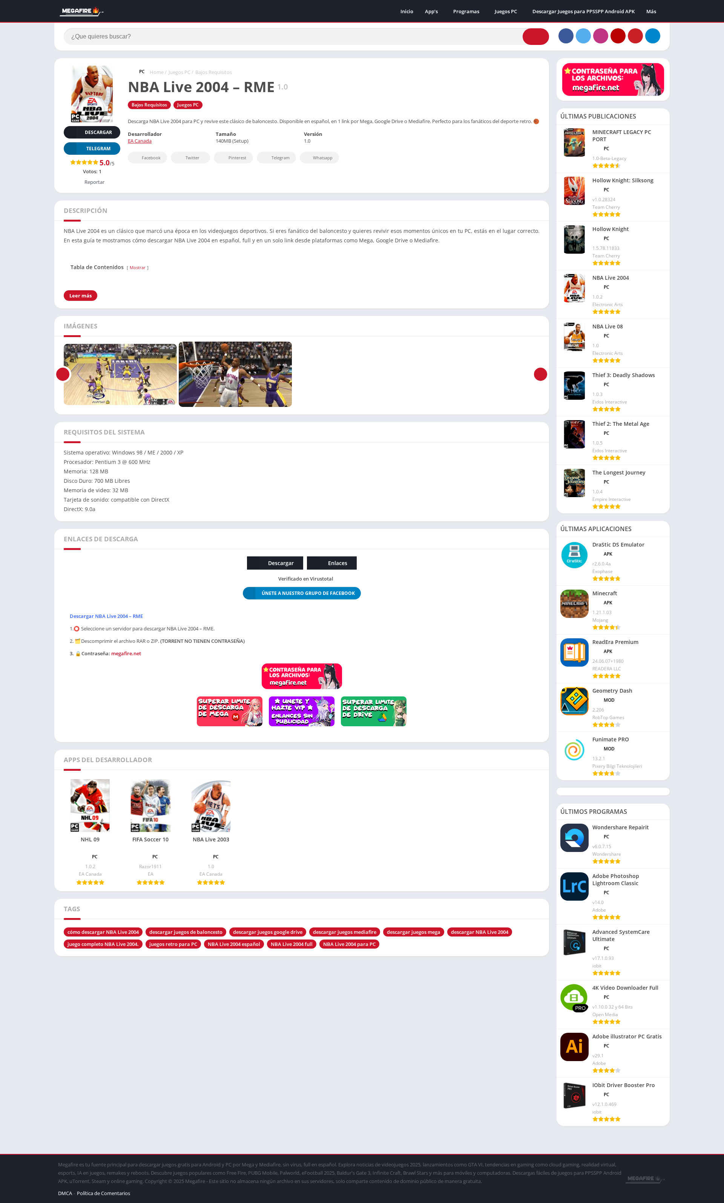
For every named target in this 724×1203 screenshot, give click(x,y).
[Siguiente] (540, 374)
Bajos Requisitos (213, 72)
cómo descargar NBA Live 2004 (103, 932)
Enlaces (337, 563)
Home (157, 72)
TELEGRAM (98, 148)
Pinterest (237, 157)
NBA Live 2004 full (292, 944)
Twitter (192, 157)
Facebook (151, 157)
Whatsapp (323, 157)
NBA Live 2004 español (234, 944)
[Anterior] (62, 374)
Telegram (281, 157)
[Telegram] (652, 35)
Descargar (98, 132)
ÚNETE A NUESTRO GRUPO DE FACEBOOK (308, 593)
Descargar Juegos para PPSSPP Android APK (583, 11)
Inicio (406, 11)
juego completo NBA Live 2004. (103, 944)
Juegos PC (506, 11)
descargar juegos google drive (267, 932)
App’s (431, 11)
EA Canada (140, 140)
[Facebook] (566, 35)
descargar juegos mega (413, 932)
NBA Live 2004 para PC (349, 944)
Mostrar (138, 267)
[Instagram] (600, 35)
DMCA (65, 1193)
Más (651, 11)
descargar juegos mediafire (344, 932)
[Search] (536, 36)
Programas (466, 11)
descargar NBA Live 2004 (479, 932)
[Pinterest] (635, 35)
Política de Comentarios (103, 1193)
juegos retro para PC (173, 944)
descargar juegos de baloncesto (185, 932)
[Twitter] (583, 35)
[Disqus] (301, 1058)
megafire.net (126, 653)
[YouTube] (618, 35)
